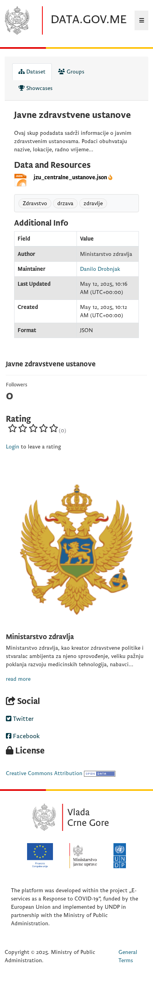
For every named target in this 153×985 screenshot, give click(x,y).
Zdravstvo (35, 203)
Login (12, 446)
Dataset (35, 71)
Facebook (25, 736)
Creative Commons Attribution (44, 773)
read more (18, 679)
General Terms (127, 956)
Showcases (39, 88)
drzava (65, 203)
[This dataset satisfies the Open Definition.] (99, 773)
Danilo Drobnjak (100, 269)
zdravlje (93, 203)
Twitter (22, 719)
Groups (74, 71)
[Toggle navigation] (141, 20)
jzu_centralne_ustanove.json (70, 177)
